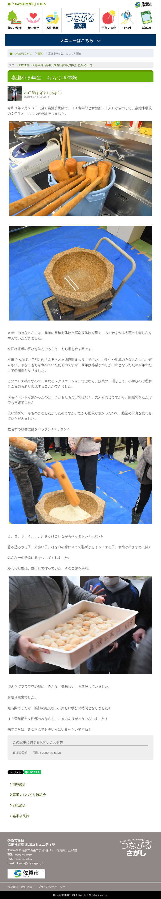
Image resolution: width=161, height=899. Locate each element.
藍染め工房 (85, 65)
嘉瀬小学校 (68, 65)
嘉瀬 (40, 53)
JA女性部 (23, 65)
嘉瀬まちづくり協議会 (29, 794)
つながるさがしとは (20, 887)
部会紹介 (19, 805)
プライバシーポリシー (51, 887)
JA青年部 (37, 65)
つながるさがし (23, 53)
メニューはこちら (76, 40)
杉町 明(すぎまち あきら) (43, 92)
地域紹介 (19, 784)
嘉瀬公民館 (52, 65)
